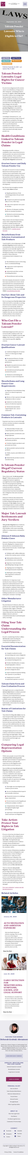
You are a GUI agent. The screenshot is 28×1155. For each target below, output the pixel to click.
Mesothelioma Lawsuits (14, 1069)
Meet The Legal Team (14, 1113)
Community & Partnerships (14, 1121)
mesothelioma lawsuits (13, 291)
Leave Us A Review (14, 1079)
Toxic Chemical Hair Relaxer (14, 1091)
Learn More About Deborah (14, 1056)
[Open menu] (25, 4)
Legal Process (16, 58)
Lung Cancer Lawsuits (14, 1072)
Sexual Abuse (14, 1096)
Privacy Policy (8, 1152)
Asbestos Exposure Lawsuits (14, 1066)
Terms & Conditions (18, 1152)
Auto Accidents (14, 1088)
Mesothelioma (16, 61)
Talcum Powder (14, 1099)
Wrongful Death (14, 1101)
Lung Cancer (6, 61)
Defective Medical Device (14, 1094)
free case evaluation (8, 887)
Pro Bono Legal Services (14, 1119)
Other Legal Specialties (14, 1104)
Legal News (5, 58)
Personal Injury (6, 64)
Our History (14, 1116)
